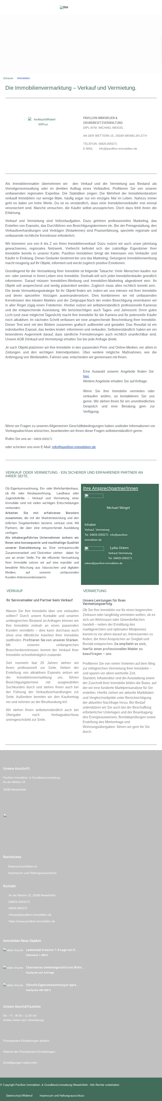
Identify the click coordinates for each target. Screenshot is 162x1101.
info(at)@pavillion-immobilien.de (30, 914)
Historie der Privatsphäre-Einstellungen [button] (29, 1051)
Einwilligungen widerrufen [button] (20, 1062)
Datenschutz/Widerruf (22, 866)
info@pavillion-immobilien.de (74, 447)
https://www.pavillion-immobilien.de (32, 921)
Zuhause (8, 78)
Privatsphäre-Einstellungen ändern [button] (26, 1040)
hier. (86, 376)
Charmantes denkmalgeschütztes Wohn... (55, 967)
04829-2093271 (19, 902)
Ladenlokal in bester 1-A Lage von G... (52, 950)
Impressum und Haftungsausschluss (32, 873)
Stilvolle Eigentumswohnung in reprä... (52, 985)
